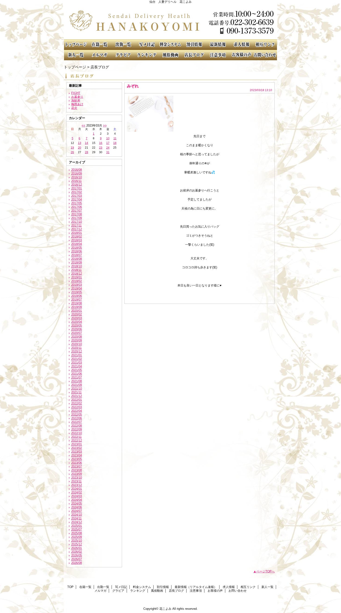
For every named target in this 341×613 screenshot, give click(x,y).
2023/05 (76, 459)
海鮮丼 (75, 100)
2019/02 (76, 281)
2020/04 (76, 322)
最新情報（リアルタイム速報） (218, 44)
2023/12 (76, 485)
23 (100, 147)
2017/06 (76, 207)
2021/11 (76, 392)
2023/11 (76, 481)
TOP (76, 44)
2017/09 (76, 218)
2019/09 (76, 307)
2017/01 (76, 188)
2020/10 (76, 344)
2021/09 (76, 385)
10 (107, 138)
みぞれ (133, 86)
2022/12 (76, 440)
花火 (74, 108)
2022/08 (76, 425)
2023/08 (76, 470)
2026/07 (76, 559)
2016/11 (76, 181)
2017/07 (76, 210)
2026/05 (76, 555)
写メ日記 (147, 44)
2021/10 (76, 388)
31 (107, 152)
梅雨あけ (77, 104)
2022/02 (76, 403)
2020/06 (76, 329)
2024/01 (76, 488)
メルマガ (99, 55)
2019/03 (76, 284)
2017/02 (76, 192)
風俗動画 (170, 55)
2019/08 (76, 303)
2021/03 (76, 362)
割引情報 (194, 44)
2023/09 (76, 474)
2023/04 (76, 455)
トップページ (75, 67)
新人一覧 (76, 55)
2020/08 (76, 336)
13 (79, 143)
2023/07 (76, 466)
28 (86, 152)
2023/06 (76, 462)
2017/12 (76, 229)
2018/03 (76, 240)
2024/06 (76, 507)
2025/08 (76, 533)
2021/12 (76, 396)
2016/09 (76, 173)
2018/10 (76, 266)
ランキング (147, 55)
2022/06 (76, 418)
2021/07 (76, 377)
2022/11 (76, 436)
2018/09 (76, 262)
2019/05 (76, 292)
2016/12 (76, 184)
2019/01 (76, 277)
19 (72, 147)
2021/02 (76, 359)
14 (86, 143)
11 (114, 138)
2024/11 (76, 518)
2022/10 (76, 433)
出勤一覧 (123, 44)
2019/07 (76, 299)
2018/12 (76, 273)
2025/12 (76, 544)
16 (100, 143)
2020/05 (76, 325)
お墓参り (77, 96)
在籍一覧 (99, 44)
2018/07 (76, 255)
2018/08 (76, 258)
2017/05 (76, 203)
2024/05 (76, 503)
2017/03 (76, 195)
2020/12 (76, 351)
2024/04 (76, 500)
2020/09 (76, 340)
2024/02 (76, 492)
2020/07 (76, 333)
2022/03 (76, 407)
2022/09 (76, 429)
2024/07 (76, 511)
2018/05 (76, 247)
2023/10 (76, 477)
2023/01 (76, 444)
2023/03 (76, 451)
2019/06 (76, 296)
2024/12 (76, 522)
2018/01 (76, 233)
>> (105, 125)
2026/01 (76, 548)
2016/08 (76, 170)
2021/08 (76, 381)
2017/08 (76, 214)
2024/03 (76, 496)
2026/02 (76, 551)
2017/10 (76, 221)
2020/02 (76, 314)
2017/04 (76, 199)
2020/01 (76, 310)
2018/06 (76, 251)
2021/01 (76, 355)
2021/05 (76, 370)
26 (72, 152)
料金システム (170, 44)
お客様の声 (241, 55)
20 (79, 147)
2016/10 (76, 177)
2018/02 (76, 236)
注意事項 (218, 55)
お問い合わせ (265, 55)
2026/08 (76, 563)
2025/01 (76, 525)
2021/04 (76, 366)
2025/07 (76, 529)
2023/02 (76, 448)
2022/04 (76, 411)
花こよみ (170, 21)
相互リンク (265, 44)
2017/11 (76, 225)
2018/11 (76, 270)
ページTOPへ (265, 571)
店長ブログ (194, 55)
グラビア (123, 55)
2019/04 (76, 288)
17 (107, 143)
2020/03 (76, 318)
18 (114, 143)
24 (107, 147)
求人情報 (241, 44)
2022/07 (76, 422)
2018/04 (76, 244)
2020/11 (76, 347)
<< (83, 125)
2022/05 (76, 414)
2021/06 (76, 373)
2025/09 (76, 537)
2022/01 (76, 399)
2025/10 (76, 540)
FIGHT (75, 93)
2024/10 (76, 514)
